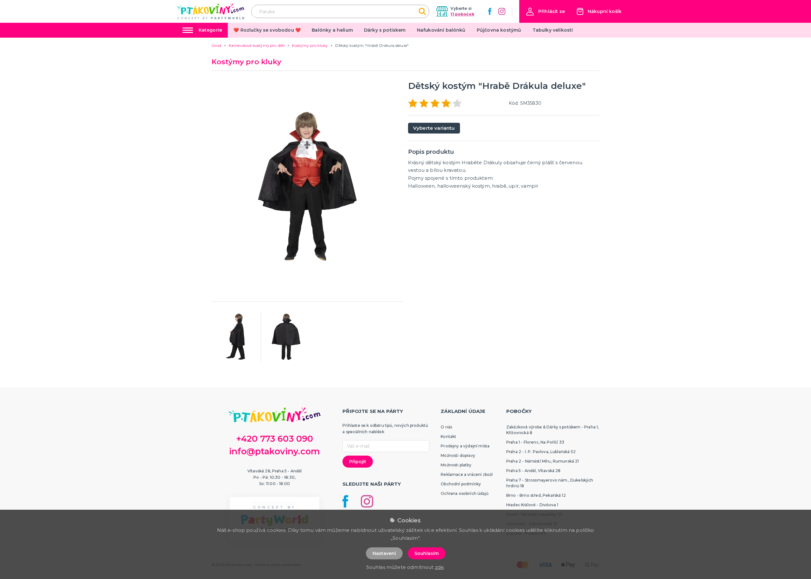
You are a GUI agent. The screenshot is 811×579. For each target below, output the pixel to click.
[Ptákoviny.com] (210, 11)
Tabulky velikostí (553, 30)
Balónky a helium (332, 30)
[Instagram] (501, 11)
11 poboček (462, 14)
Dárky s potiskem (385, 30)
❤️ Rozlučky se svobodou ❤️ (267, 30)
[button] (545, 11)
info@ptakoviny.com (274, 451)
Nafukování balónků (441, 30)
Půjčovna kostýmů (499, 30)
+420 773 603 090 (274, 438)
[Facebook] (489, 11)
